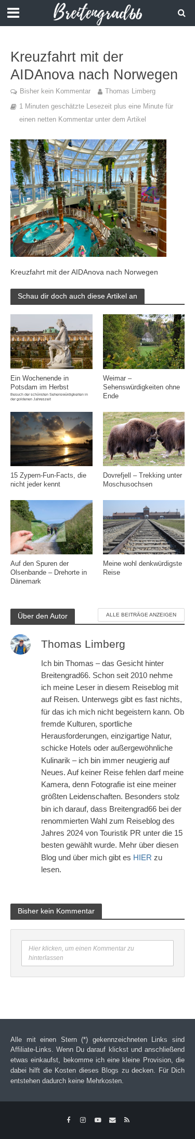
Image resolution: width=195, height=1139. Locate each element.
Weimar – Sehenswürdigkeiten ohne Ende (141, 387)
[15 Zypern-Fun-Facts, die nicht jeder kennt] (51, 438)
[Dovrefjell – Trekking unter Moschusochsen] (144, 438)
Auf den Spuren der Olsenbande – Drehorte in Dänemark (48, 572)
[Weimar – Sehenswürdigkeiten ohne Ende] (144, 340)
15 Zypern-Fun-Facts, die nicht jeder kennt (48, 480)
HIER (142, 857)
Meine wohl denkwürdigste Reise (142, 568)
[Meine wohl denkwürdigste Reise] (144, 526)
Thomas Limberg (130, 91)
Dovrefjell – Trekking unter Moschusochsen (142, 480)
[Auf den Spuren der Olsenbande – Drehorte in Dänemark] (51, 526)
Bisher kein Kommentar (55, 91)
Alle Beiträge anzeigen (141, 615)
